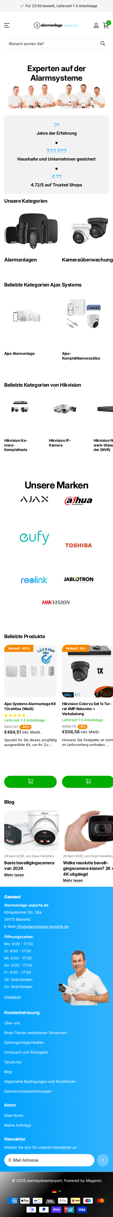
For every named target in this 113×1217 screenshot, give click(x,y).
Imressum (12, 997)
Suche (103, 43)
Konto (10, 1105)
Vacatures (13, 1062)
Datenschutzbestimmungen (28, 1091)
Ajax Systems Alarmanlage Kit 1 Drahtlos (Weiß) (30, 706)
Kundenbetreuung (21, 1012)
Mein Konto (13, 1115)
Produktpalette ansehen (7, 25)
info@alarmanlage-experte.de (42, 926)
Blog (8, 1071)
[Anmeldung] (96, 25)
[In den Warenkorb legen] (30, 782)
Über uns (12, 1023)
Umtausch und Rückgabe (26, 1052)
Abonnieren (103, 1160)
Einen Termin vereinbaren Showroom (35, 1032)
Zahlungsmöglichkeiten (24, 1042)
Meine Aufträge (17, 1125)
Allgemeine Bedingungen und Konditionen (40, 1081)
